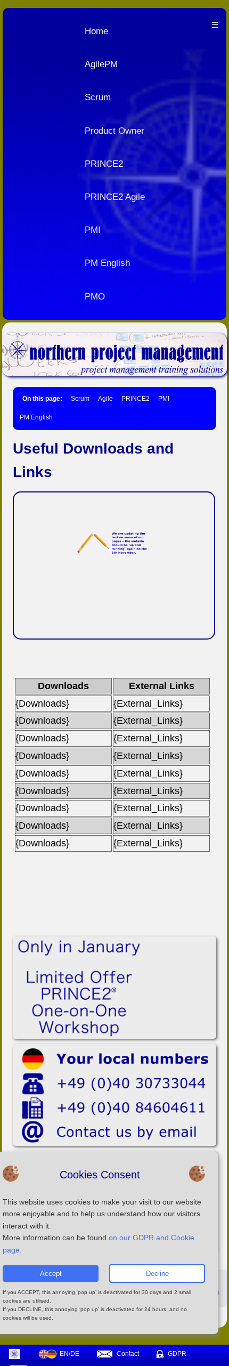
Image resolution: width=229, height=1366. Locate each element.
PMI (93, 230)
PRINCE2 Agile (115, 197)
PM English (107, 263)
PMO (95, 297)
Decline (157, 1274)
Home (96, 31)
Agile (105, 398)
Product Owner (114, 131)
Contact (128, 1353)
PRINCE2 (104, 164)
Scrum (98, 97)
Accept (51, 1274)
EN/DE (69, 1353)
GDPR (177, 1353)
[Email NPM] (114, 1095)
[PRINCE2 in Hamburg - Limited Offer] (114, 987)
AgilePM (101, 64)
